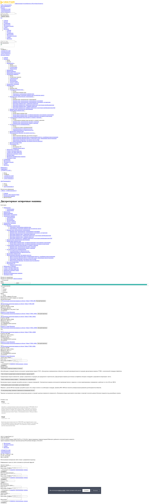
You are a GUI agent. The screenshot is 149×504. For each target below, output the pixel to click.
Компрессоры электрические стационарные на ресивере (28, 100)
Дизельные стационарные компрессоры (23, 93)
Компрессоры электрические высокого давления (26, 121)
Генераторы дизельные (13, 84)
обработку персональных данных (19, 364)
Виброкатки (10, 70)
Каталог (6, 22)
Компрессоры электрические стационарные (21, 96)
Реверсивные (13, 68)
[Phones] (1, 48)
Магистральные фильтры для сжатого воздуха (22, 133)
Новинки (4, 292)
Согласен (86, 490)
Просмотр (12, 312)
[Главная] (8, 46)
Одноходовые (13, 67)
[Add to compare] (2, 315)
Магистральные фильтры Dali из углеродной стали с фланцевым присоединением (34, 138)
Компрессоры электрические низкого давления (25, 123)
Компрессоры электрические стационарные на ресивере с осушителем (31, 102)
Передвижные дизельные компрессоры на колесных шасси (28, 95)
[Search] (2, 48)
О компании (7, 23)
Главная (6, 20)
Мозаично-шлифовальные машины (16, 156)
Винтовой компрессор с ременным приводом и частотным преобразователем (33, 105)
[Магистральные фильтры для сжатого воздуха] (35, 133)
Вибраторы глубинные (13, 149)
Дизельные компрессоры (16, 89)
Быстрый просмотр (40, 300)
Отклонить (95, 490)
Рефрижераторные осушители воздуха (23, 130)
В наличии (5, 280)
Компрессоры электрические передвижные (21, 109)
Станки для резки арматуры (14, 151)
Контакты (6, 29)
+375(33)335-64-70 (5, 52)
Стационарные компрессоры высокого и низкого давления (25, 117)
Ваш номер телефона (7, 360)
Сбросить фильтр (17, 278)
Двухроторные (14, 81)
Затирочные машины (12, 74)
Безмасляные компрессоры (17, 110)
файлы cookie (61, 490)
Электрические (14, 78)
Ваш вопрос (4, 499)
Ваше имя (4, 359)
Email (2, 362)
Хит (3, 287)
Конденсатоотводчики (16, 142)
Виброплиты (10, 63)
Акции (4, 290)
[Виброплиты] (14, 63)
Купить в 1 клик (5, 312)
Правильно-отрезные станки (14, 153)
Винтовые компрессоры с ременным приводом (25, 103)
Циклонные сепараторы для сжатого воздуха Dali (26, 139)
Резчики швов (10, 155)
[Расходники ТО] (18, 144)
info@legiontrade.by (6, 6)
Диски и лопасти (14, 82)
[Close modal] (10, 465)
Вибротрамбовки (11, 71)
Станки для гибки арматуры (14, 152)
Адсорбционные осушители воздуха (22, 128)
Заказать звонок (5, 16)
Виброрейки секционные (13, 73)
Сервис (6, 27)
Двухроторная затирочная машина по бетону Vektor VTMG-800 (17, 303)
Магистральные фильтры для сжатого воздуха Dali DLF (28, 141)
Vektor (4, 295)
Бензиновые (13, 80)
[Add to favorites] (1, 315)
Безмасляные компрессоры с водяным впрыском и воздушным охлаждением (33, 114)
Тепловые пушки (11, 158)
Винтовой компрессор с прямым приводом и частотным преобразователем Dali (34, 107)
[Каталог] (9, 59)
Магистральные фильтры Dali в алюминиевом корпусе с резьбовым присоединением (35, 137)
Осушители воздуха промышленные (19, 124)
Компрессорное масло (19, 148)
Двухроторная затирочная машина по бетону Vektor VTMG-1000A (18, 316)
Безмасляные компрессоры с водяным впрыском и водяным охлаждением (32, 116)
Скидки (4, 289)
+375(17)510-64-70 (5, 53)
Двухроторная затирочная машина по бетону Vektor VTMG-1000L (18, 346)
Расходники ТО (14, 144)
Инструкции (7, 24)
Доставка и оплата (9, 26)
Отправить (3, 365)
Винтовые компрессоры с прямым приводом (25, 106)
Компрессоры (10, 85)
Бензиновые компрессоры (17, 131)
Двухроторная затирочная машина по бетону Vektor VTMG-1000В (18, 332)
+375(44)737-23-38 (5, 50)
